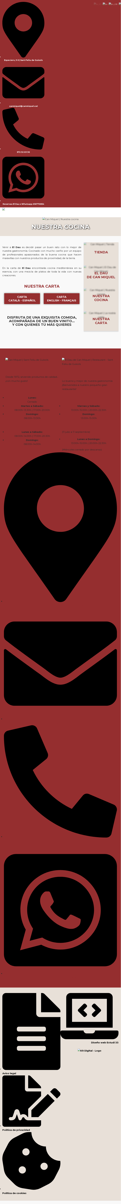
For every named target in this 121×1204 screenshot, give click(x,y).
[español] (97, 4)
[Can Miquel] (3, 209)
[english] (113, 4)
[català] (105, 4)
